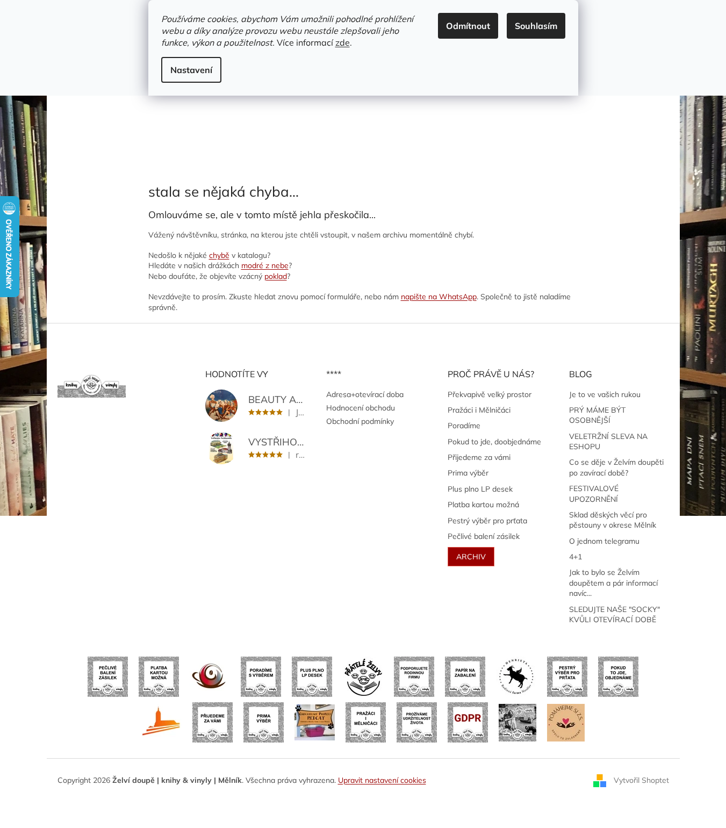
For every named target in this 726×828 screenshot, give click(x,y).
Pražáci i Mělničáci (479, 410)
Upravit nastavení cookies (382, 780)
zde (342, 42)
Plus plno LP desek (480, 489)
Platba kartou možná (483, 504)
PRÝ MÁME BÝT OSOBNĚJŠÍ (597, 415)
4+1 (575, 556)
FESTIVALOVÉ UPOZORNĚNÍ (594, 493)
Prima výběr (468, 473)
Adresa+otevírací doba (365, 394)
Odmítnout (468, 25)
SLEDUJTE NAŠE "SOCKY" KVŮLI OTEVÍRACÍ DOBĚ (614, 614)
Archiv (471, 556)
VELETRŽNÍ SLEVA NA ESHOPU (608, 441)
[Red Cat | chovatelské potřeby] (314, 721)
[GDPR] (468, 721)
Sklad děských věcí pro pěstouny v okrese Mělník (612, 520)
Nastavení (191, 69)
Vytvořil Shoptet (641, 779)
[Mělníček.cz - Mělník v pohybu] (161, 721)
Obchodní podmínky (360, 421)
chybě (219, 255)
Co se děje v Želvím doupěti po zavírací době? (616, 467)
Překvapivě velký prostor (489, 394)
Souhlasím (536, 25)
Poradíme (464, 425)
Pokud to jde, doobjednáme (494, 442)
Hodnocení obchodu (360, 408)
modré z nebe (265, 265)
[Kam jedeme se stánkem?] (517, 721)
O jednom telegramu (604, 541)
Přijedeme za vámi (479, 457)
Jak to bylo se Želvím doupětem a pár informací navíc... (613, 582)
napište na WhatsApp (439, 296)
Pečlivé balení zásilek (484, 536)
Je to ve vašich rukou (605, 394)
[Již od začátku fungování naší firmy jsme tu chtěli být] (366, 721)
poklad (275, 276)
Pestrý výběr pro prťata (487, 520)
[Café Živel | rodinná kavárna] (210, 676)
